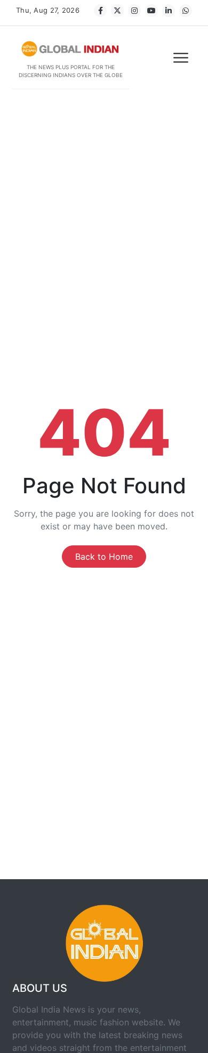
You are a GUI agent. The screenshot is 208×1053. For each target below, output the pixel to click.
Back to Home (104, 556)
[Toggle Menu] (181, 58)
